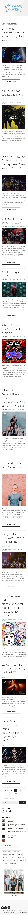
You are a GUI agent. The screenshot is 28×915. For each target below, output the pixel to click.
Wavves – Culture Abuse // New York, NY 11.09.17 (13, 668)
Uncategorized (13, 863)
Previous (6, 790)
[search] (26, 18)
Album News (5, 848)
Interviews (5, 857)
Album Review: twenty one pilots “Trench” (12, 94)
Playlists (9, 860)
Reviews (15, 860)
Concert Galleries (16, 851)
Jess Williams (21, 226)
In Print (20, 854)
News (4, 860)
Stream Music (22, 860)
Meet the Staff (13, 857)
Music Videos (21, 857)
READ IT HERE (14, 895)
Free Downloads (12, 854)
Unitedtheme (24, 912)
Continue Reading (11, 81)
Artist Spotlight (14, 848)
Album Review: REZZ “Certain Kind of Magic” (13, 329)
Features (5, 854)
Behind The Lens (6, 851)
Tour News (5, 863)
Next (16, 793)
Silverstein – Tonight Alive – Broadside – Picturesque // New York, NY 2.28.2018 (13, 398)
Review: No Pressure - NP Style (15, 840)
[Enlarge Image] (5, 49)
